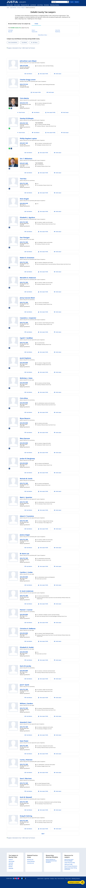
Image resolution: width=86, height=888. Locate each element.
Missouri (23, 7)
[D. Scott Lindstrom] (13, 594)
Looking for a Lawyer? (74, 882)
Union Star (57, 30)
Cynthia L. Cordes (26, 572)
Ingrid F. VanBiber (26, 338)
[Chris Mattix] (13, 102)
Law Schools (33, 5)
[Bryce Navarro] (13, 422)
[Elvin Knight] (13, 202)
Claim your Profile (68, 864)
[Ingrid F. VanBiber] (13, 341)
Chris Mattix (24, 98)
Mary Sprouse (25, 438)
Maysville (10, 31)
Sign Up (76, 1)
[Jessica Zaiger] (13, 538)
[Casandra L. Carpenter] (13, 321)
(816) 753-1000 (24, 183)
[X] (23, 878)
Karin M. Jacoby (25, 666)
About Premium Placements (70, 866)
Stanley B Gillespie (26, 118)
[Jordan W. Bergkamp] (13, 462)
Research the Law (25, 5)
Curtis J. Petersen (26, 760)
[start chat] (82, 882)
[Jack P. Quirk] (13, 688)
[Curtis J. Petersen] (13, 763)
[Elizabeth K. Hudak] (13, 651)
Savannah (11, 863)
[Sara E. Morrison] (13, 782)
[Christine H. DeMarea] (13, 632)
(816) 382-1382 (24, 123)
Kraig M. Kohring (26, 816)
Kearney (10, 866)
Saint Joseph (11, 861)
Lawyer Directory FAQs (69, 862)
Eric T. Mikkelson (26, 159)
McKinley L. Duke (26, 378)
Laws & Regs (40, 5)
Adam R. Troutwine (27, 516)
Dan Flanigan (25, 237)
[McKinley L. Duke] (13, 382)
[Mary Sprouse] (13, 442)
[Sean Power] (13, 744)
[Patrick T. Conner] (13, 613)
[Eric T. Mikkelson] (13, 162)
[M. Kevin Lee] (13, 557)
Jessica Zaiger (25, 535)
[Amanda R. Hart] (13, 726)
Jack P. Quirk (24, 685)
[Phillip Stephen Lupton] (13, 142)
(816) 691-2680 (24, 163)
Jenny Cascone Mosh (27, 298)
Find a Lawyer (10, 5)
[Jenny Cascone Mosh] (13, 301)
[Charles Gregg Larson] (13, 83)
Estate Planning (30, 861)
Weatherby (57, 31)
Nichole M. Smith (26, 479)
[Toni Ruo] (13, 182)
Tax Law (18, 7)
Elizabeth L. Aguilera (27, 217)
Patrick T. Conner (26, 610)
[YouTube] (15, 878)
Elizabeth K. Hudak (27, 647)
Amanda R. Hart (25, 722)
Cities (36, 23)
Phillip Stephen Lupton (28, 138)
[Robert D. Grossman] (13, 261)
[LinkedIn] (13, 878)
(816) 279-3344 (24, 84)
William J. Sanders (26, 703)
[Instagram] (18, 878)
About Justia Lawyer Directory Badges (69, 860)
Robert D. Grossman (27, 258)
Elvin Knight (24, 199)
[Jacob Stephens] (13, 361)
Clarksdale (10, 30)
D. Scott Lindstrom (26, 591)
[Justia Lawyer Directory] (12, 2)
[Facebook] (17, 878)
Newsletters (46, 5)
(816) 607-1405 (24, 143)
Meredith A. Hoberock (28, 278)
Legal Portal (46, 878)
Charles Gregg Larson (28, 80)
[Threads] (20, 878)
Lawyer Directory (13, 7)
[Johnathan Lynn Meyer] (13, 64)
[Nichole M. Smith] (13, 482)
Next (43, 833)
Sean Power (24, 741)
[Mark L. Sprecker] (13, 501)
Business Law (30, 859)
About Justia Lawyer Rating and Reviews (70, 868)
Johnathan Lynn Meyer (28, 61)
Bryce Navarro (25, 418)
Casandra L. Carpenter (28, 318)
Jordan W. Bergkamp (27, 459)
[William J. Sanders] (13, 707)
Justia (8, 7)
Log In (72, 1)
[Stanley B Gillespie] (13, 122)
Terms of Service (60, 878)
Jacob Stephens (25, 358)
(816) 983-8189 (24, 203)
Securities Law (30, 863)
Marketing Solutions (54, 5)
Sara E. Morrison (26, 778)
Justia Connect (40, 878)
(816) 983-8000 (24, 363)
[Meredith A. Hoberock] (13, 281)
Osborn (33, 30)
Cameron (11, 859)
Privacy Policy (68, 878)
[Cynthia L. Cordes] (13, 576)
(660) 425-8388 (24, 65)
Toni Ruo (23, 179)
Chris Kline (24, 398)
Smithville (11, 868)
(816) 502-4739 (24, 103)
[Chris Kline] (13, 402)
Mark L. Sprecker (26, 497)
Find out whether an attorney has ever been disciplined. (51, 861)
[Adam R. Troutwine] (13, 519)
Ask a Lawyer (17, 5)
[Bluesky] (22, 878)
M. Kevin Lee (24, 554)
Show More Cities (42, 35)
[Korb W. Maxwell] (13, 801)
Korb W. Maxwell (26, 797)
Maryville (11, 864)
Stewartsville (34, 31)
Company (52, 878)
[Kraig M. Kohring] (13, 819)
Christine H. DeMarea (27, 629)
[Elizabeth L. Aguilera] (13, 221)
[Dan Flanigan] (13, 241)
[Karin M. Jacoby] (13, 669)
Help (56, 878)
